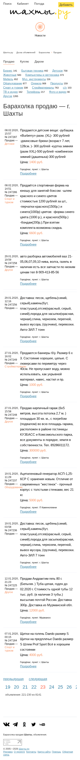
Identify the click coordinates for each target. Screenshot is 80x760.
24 (51, 687)
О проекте (19, 751)
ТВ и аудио (10, 91)
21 (25, 687)
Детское (57, 70)
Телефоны (33, 91)
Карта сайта (44, 751)
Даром (39, 61)
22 (33, 687)
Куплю (24, 61)
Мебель (8, 79)
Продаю (57, 52)
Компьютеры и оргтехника (42, 74)
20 (16, 687)
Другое (7, 96)
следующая (38, 679)
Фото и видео (57, 91)
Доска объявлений (25, 52)
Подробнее (28, 173)
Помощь (56, 751)
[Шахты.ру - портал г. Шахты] (40, 18)
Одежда (36, 83)
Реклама (8, 751)
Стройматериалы (43, 87)
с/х (65, 87)
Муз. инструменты (34, 79)
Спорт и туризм (13, 87)
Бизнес (7, 70)
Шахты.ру (8, 52)
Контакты (31, 751)
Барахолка (44, 52)
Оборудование (12, 83)
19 (7, 687)
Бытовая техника (32, 70)
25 (60, 687)
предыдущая (13, 679)
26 (69, 687)
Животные (9, 74)
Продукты (56, 83)
